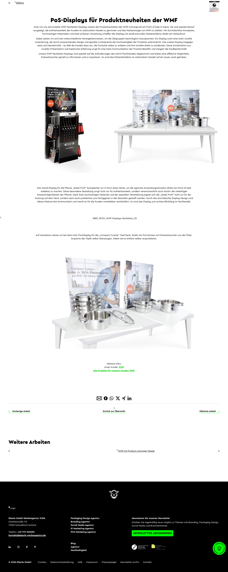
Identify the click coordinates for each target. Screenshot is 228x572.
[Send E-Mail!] (99, 398)
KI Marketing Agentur (82, 528)
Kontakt (147, 562)
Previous (9, 451)
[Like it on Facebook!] (106, 398)
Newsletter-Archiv (129, 562)
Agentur (75, 547)
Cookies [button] (42, 562)
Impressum (92, 562)
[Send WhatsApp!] (112, 398)
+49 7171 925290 (26, 532)
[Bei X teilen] (118, 398)
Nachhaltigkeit (79, 550)
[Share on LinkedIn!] (129, 398)
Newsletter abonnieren (152, 533)
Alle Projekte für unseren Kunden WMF (114, 370)
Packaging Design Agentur (85, 518)
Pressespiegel (109, 562)
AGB (80, 562)
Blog (73, 543)
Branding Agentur (80, 522)
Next (218, 451)
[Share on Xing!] (124, 398)
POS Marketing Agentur (83, 532)
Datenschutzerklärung (62, 562)
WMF (121, 367)
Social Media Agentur (82, 525)
